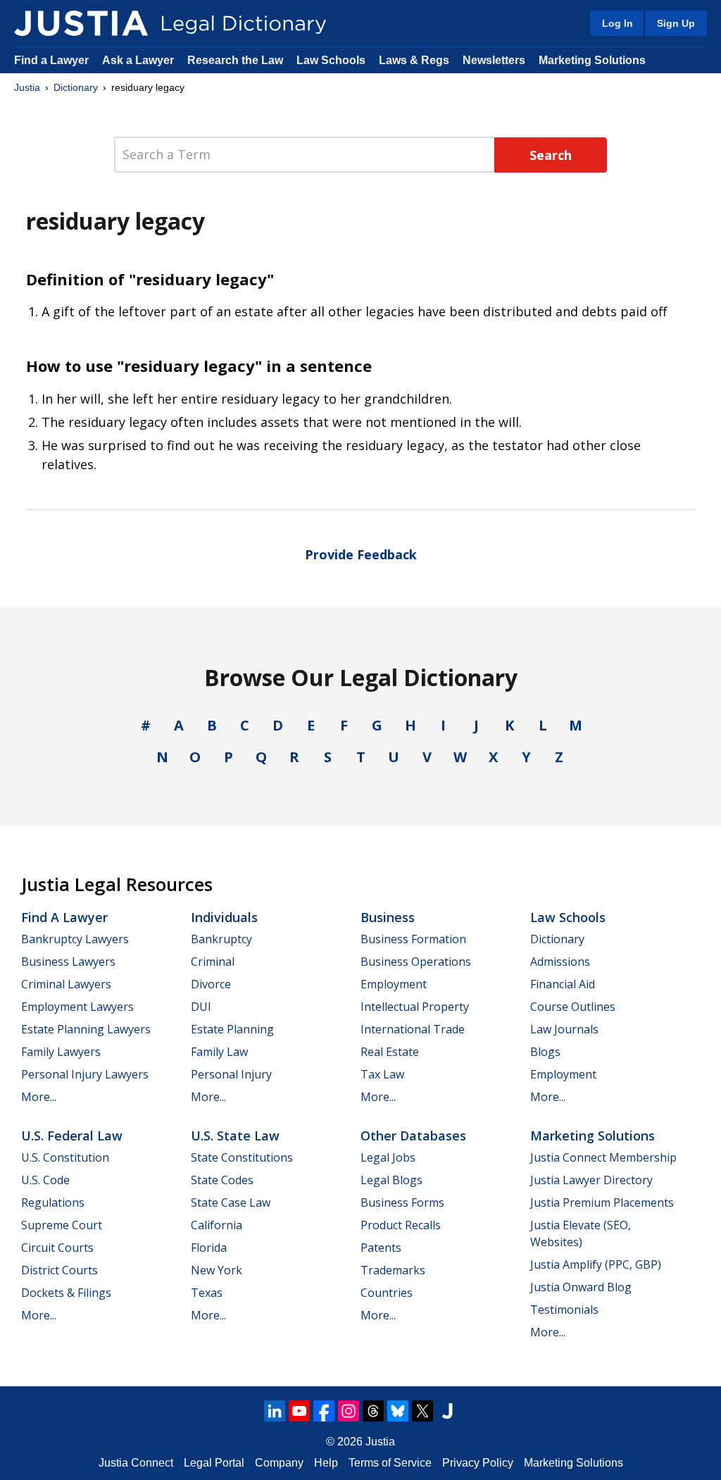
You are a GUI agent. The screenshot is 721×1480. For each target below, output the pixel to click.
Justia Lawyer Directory (591, 1180)
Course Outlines (572, 1006)
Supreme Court (61, 1225)
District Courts (59, 1270)
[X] (422, 1411)
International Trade (412, 1029)
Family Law (219, 1051)
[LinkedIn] (274, 1411)
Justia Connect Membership (603, 1157)
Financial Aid (562, 984)
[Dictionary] (81, 23)
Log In (617, 23)
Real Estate (389, 1051)
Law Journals (564, 1029)
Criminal (212, 961)
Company (279, 1463)
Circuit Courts (57, 1247)
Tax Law (382, 1074)
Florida (209, 1247)
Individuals (224, 917)
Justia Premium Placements (602, 1202)
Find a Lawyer (51, 60)
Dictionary (76, 87)
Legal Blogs (391, 1180)
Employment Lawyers (77, 1006)
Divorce (211, 984)
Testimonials (564, 1309)
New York (216, 1270)
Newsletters (494, 60)
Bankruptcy (221, 939)
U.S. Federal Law (72, 1135)
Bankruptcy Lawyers (75, 939)
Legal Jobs (387, 1157)
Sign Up (676, 23)
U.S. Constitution (65, 1157)
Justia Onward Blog (581, 1287)
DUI (201, 1006)
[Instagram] (348, 1411)
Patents (380, 1247)
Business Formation (413, 939)
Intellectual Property (414, 1006)
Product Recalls (400, 1225)
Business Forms (402, 1202)
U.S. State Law (235, 1135)
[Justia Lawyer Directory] (447, 1411)
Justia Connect (136, 1463)
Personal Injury (231, 1074)
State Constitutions (242, 1157)
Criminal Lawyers (66, 984)
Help (326, 1463)
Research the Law (235, 60)
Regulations (52, 1202)
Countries (386, 1292)
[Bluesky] (397, 1411)
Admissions (560, 961)
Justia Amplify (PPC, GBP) (595, 1264)
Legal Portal (214, 1463)
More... (38, 1097)
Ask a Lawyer (139, 60)
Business (387, 917)
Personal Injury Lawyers (85, 1074)
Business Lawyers (68, 961)
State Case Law (230, 1202)
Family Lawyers (61, 1051)
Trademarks (392, 1270)
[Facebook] (323, 1411)
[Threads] (373, 1411)
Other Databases (413, 1135)
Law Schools (330, 60)
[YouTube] (299, 1411)
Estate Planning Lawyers (86, 1029)
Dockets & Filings (66, 1292)
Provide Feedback (361, 554)
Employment (393, 984)
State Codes (222, 1180)
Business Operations (415, 961)
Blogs (545, 1051)
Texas (206, 1292)
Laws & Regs (414, 60)
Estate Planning (232, 1029)
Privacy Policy (477, 1463)
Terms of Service (390, 1463)
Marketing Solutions (592, 60)
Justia (27, 87)
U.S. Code (45, 1180)
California (216, 1225)
